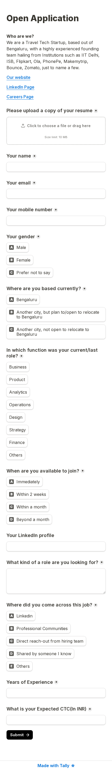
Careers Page (20, 96)
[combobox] (56, 220)
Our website (18, 77)
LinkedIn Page (20, 87)
